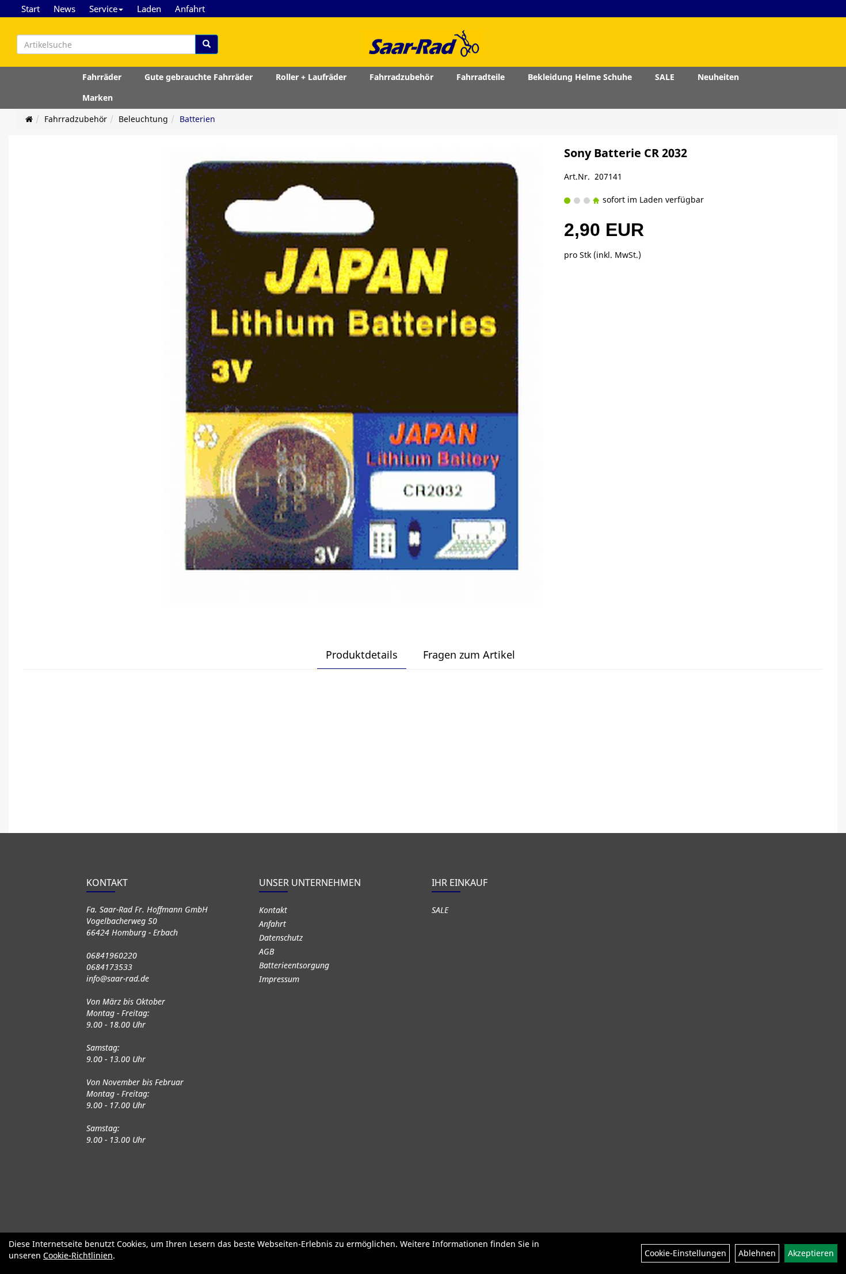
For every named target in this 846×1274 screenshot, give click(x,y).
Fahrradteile (480, 76)
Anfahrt (190, 8)
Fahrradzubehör (401, 76)
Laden (149, 8)
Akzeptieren (811, 1253)
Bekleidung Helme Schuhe (580, 76)
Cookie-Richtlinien (78, 1255)
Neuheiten (718, 76)
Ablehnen (757, 1253)
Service (103, 8)
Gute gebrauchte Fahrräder (198, 76)
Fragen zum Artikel (469, 654)
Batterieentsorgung (294, 965)
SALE (664, 76)
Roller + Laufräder (311, 76)
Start (30, 8)
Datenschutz (281, 937)
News (64, 8)
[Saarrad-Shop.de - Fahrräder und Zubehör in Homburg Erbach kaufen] (423, 43)
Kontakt (273, 909)
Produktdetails (362, 654)
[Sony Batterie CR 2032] (354, 377)
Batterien (197, 118)
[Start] (29, 118)
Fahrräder (101, 76)
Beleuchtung (143, 118)
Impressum (279, 978)
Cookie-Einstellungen (685, 1253)
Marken (97, 97)
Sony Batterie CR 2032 (625, 153)
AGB (266, 951)
